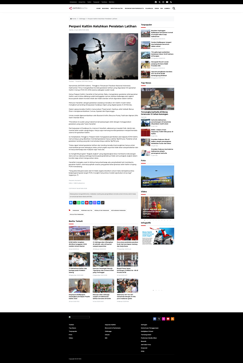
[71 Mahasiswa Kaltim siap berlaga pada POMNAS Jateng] (79, 259)
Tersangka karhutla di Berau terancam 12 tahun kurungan (154, 113)
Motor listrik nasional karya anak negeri (156, 282)
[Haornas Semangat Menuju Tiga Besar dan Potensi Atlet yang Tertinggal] (103, 259)
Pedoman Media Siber (149, 338)
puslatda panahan (77, 214)
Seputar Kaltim (116, 8)
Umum (157, 8)
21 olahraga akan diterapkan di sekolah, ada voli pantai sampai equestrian (103, 244)
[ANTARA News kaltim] (78, 8)
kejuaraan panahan (118, 210)
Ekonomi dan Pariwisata (134, 8)
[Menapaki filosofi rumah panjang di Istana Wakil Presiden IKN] (145, 64)
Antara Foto (82, 2)
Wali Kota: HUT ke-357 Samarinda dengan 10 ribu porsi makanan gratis (126, 297)
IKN (161, 8)
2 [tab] (155, 189)
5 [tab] (163, 189)
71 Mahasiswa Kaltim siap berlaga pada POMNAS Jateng (78, 270)
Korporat (144, 348)
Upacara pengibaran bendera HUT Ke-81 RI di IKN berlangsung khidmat (161, 74)
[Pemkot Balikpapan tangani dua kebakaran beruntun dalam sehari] (145, 45)
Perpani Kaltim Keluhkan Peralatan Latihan (102, 19)
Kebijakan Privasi (147, 331)
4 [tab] (160, 189)
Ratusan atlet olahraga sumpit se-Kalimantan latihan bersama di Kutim (102, 297)
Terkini (89, 2)
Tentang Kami (146, 335)
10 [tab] (170, 220)
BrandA (143, 341)
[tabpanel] (157, 176)
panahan (76, 210)
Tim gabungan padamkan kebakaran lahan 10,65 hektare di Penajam (162, 54)
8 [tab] (165, 220)
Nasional (105, 8)
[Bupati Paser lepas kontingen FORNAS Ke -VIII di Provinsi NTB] (127, 259)
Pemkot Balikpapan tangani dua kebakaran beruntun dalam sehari (161, 44)
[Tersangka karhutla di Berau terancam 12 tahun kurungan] (157, 99)
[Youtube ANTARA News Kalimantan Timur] (167, 2)
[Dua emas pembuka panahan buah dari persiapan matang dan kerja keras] (127, 233)
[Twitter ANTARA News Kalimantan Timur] (160, 2)
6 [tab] (159, 220)
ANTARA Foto (146, 345)
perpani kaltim (86, 210)
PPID (142, 351)
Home (98, 8)
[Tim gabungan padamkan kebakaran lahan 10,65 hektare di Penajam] (145, 55)
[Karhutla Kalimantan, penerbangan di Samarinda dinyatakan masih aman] (145, 123)
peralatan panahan (102, 210)
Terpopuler (96, 2)
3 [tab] (158, 189)
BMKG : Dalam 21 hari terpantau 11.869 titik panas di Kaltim (162, 132)
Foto (143, 160)
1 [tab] (152, 189)
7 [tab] (162, 220)
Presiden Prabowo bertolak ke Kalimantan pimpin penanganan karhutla (162, 151)
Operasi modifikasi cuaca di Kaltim (156, 181)
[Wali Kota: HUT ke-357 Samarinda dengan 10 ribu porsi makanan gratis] (127, 285)
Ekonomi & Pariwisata (112, 328)
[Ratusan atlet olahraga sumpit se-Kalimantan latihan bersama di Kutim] (103, 285)
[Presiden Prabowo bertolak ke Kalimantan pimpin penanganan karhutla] (145, 152)
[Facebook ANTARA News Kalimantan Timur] (156, 2)
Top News (104, 2)
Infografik (146, 223)
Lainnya (167, 8)
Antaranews (73, 2)
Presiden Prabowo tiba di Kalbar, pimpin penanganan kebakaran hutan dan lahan (161, 141)
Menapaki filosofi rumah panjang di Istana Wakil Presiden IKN (160, 64)
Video (144, 191)
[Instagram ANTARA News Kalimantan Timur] (163, 2)
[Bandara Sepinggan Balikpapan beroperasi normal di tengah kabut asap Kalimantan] (145, 33)
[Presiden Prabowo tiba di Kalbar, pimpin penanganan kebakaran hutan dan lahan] (145, 142)
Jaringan (144, 325)
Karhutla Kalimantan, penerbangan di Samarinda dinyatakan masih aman (161, 122)
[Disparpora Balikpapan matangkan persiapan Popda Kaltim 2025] (79, 285)
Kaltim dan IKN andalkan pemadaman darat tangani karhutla (155, 211)
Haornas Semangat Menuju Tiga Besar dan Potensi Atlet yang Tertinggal (103, 270)
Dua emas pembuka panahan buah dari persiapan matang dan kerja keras (127, 244)
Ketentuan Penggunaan (150, 328)
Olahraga (149, 8)
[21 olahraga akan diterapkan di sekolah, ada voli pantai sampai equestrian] (103, 233)
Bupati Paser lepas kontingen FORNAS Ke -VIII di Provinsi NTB (127, 270)
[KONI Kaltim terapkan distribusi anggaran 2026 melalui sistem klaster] (79, 233)
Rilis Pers (111, 2)
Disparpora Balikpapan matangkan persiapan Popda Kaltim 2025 (79, 297)
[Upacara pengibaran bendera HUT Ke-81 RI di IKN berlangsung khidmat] (145, 74)
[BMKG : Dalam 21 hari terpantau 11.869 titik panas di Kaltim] (145, 132)
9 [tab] (167, 220)
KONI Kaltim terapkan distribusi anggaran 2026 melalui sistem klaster (78, 244)
